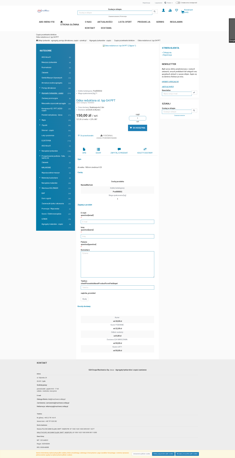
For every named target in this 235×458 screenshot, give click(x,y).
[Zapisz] (194, 92)
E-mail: (87, 214)
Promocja (123, 16)
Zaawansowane (113, 16)
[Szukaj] (155, 11)
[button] (169, 3)
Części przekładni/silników (124, 40)
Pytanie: (88, 243)
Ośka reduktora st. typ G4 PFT (149, 40)
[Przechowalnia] (176, 10)
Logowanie (158, 3)
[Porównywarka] (170, 10)
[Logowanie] (163, 10)
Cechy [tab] (98, 153)
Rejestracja (146, 3)
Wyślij (84, 299)
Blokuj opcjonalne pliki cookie (163, 454)
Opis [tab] (84, 153)
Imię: (87, 228)
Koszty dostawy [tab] (145, 153)
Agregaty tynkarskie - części (100, 40)
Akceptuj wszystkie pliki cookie (187, 454)
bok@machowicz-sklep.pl (56, 399)
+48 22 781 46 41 (50, 418)
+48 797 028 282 (51, 421)
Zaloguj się (167, 52)
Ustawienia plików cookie (141, 454)
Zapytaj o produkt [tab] (119, 153)
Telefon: (99, 282)
